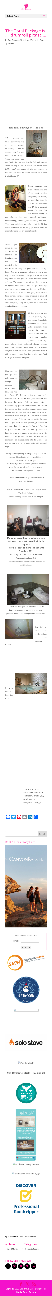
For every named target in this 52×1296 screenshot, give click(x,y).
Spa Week (9, 43)
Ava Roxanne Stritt (16, 40)
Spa (41, 40)
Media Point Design (26, 1292)
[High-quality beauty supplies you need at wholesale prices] (26, 1164)
